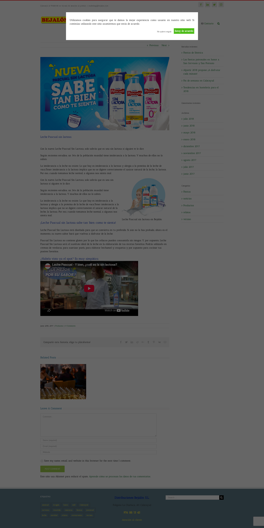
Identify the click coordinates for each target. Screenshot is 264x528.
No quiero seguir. (164, 31)
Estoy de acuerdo (184, 30)
